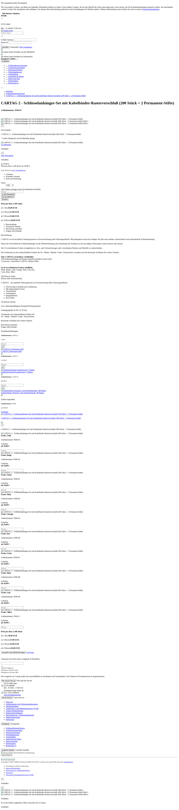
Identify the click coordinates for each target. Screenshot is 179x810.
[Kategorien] (2, 18)
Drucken (5, 199)
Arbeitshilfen (13, 74)
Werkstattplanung (15, 72)
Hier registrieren (26, 47)
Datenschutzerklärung (14, 713)
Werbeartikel (13, 81)
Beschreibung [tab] (11, 224)
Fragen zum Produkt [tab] (14, 231)
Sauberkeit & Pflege (16, 76)
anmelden (5, 47)
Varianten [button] (4, 412)
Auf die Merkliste (8, 197)
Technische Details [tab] (13, 227)
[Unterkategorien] (7, 66)
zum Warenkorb (7, 156)
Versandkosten (68, 762)
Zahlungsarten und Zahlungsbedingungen (22, 704)
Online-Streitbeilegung (14, 711)
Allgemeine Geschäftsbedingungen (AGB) (22, 709)
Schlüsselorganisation (16, 68)
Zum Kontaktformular (12, 695)
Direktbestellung (12, 706)
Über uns (9, 702)
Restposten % (13, 83)
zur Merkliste (6, 145)
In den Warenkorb (8, 194)
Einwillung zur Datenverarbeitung (17, 766)
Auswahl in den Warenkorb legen (13, 652)
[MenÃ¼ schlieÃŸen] (2, 87)
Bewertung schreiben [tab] (14, 229)
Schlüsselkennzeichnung (17, 65)
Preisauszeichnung (15, 70)
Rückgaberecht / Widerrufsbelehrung (20, 715)
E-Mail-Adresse (7, 40)
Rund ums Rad (14, 79)
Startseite (9, 91)
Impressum (10, 719)
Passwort (4, 42)
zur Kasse (30, 652)
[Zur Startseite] (7, 30)
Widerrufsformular (13, 717)
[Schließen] (17, 59)
